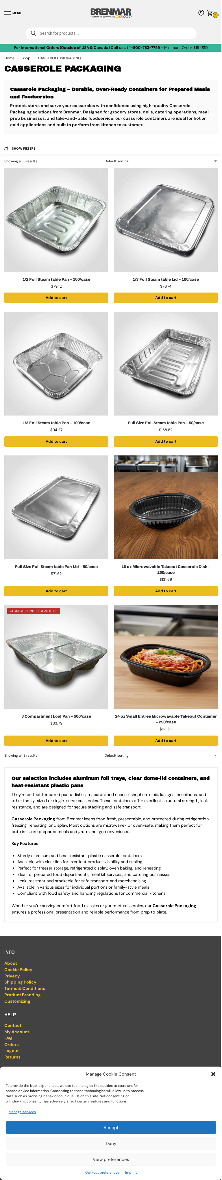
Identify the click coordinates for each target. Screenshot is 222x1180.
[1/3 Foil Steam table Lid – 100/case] (166, 220)
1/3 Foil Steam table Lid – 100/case (166, 279)
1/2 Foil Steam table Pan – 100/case (56, 279)
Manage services (22, 1112)
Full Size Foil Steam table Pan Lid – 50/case (56, 567)
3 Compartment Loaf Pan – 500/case (56, 716)
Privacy (12, 976)
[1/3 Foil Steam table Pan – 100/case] (56, 364)
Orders (11, 1044)
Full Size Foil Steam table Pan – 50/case (166, 423)
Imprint (131, 1172)
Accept (111, 1128)
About (10, 963)
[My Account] (201, 13)
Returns (12, 1057)
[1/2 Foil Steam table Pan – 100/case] (56, 220)
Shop (26, 58)
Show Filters (24, 148)
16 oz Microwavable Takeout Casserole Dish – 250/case (165, 570)
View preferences (111, 1159)
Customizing (17, 1001)
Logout (11, 1051)
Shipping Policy (20, 982)
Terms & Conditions (24, 988)
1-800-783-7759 (144, 47)
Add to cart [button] (56, 297)
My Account (16, 1032)
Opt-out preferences (102, 1172)
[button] (213, 1074)
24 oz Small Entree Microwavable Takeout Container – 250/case (166, 719)
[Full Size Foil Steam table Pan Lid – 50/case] (56, 507)
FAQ (8, 1038)
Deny (111, 1143)
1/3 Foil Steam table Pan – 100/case (56, 423)
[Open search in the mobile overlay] (111, 33)
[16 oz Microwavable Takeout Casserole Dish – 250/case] (166, 507)
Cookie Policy (18, 970)
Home (9, 58)
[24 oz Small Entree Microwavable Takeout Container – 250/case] (166, 657)
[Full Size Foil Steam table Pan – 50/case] (166, 364)
